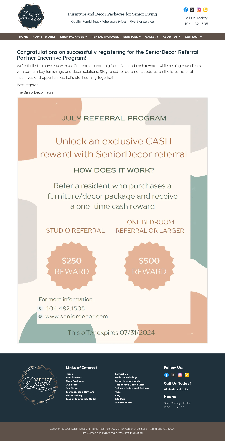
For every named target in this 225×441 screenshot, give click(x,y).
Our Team (72, 388)
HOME (23, 36)
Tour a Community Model (81, 398)
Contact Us (121, 373)
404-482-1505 (176, 389)
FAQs (117, 391)
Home (69, 373)
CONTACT (192, 36)
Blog (117, 395)
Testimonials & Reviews (80, 391)
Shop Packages (75, 381)
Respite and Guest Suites (129, 384)
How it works (74, 377)
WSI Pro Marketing (131, 432)
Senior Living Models (127, 381)
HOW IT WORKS (44, 36)
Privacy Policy (123, 402)
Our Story (71, 384)
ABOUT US (170, 36)
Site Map (120, 398)
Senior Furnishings (126, 377)
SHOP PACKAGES (72, 36)
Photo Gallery (74, 395)
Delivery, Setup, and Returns (132, 388)
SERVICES (130, 36)
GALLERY (151, 36)
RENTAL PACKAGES (105, 36)
